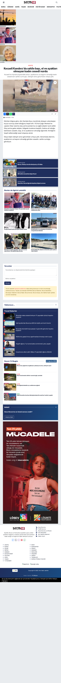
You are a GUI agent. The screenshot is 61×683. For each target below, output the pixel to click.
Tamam (4, 581)
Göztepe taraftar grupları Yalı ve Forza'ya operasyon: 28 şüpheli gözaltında (15, 250)
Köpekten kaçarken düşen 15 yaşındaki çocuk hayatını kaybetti (16, 209)
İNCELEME (34, 552)
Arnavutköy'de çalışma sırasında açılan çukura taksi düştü (44, 250)
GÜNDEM (10, 7)
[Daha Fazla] (13, 114)
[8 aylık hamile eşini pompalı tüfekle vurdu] (17, 220)
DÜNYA (33, 548)
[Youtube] (21, 540)
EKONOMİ (31, 7)
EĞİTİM (6, 550)
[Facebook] (13, 540)
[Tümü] (56, 305)
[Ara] (56, 2)
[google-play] (34, 564)
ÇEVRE (6, 548)
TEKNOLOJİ (34, 557)
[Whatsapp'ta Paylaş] (10, 114)
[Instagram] (18, 540)
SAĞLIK (33, 555)
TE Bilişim (35, 575)
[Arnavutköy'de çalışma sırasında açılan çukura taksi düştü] (44, 241)
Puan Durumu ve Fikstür (45, 531)
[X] (15, 540)
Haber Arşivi (41, 536)
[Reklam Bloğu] (30, 472)
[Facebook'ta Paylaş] (5, 114)
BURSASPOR (51, 7)
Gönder (7, 283)
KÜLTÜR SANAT (40, 7)
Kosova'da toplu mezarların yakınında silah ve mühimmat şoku (43, 209)
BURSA (3, 7)
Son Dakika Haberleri (44, 534)
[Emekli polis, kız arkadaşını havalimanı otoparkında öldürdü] (44, 220)
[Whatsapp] (24, 540)
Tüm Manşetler (42, 532)
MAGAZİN (34, 553)
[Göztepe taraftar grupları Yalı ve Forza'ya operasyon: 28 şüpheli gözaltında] (17, 241)
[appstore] (26, 564)
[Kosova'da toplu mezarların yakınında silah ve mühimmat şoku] (44, 200)
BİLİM (32, 545)
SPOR (6, 557)
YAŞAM (23, 7)
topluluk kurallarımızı (20, 288)
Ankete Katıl (9, 417)
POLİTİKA (7, 555)
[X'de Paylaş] (7, 114)
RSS (15, 570)
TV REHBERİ (8, 561)
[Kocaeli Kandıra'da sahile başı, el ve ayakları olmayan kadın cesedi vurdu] (30, 96)
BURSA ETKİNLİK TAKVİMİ (38, 559)
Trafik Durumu (42, 529)
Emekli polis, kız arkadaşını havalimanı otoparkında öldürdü (41, 230)
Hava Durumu (42, 527)
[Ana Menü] (3, 2)
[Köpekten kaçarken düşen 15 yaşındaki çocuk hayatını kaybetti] (17, 200)
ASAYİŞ (17, 7)
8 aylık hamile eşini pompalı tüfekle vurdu (15, 229)
